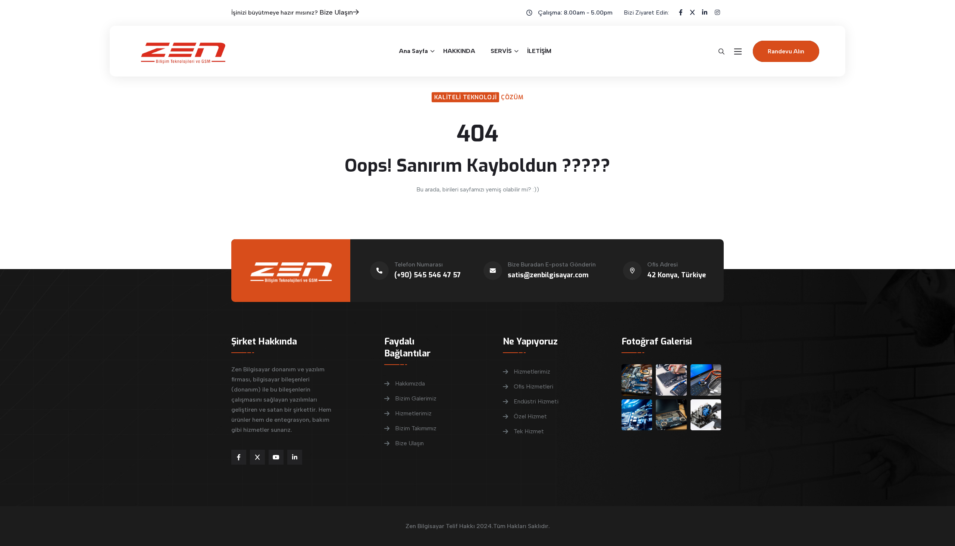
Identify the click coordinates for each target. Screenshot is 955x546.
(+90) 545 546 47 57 (427, 275)
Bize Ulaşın (336, 12)
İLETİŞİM (539, 50)
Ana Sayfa (413, 50)
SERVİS (501, 50)
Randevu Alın (786, 51)
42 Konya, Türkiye (676, 275)
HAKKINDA (459, 50)
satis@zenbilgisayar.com (548, 275)
